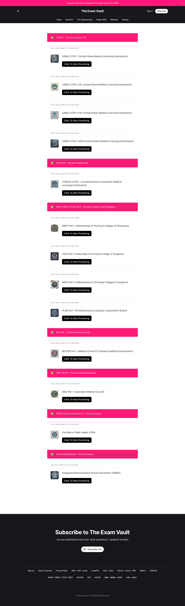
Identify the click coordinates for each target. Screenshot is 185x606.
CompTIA (69, 19)
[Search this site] (18, 11)
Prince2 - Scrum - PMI (126, 571)
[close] (182, 3)
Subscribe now (94, 549)
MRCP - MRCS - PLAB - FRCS (60, 577)
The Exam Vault (92, 11)
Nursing (125, 19)
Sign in (150, 11)
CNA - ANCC (131, 577)
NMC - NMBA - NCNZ (113, 577)
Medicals (114, 19)
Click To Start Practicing (76, 64)
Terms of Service (45, 571)
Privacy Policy (61, 571)
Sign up (31, 571)
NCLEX (98, 577)
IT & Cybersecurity (84, 19)
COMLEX (153, 571)
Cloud (59, 19)
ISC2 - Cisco (108, 571)
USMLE (143, 571)
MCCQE (80, 577)
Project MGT (101, 19)
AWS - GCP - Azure (79, 571)
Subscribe (161, 11)
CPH (89, 577)
